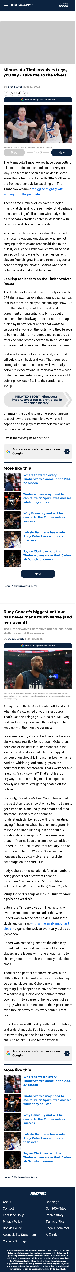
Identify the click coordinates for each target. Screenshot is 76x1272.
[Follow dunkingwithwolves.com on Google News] (67, 451)
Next (62, 152)
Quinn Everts (16, 639)
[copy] (25, 93)
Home (7, 585)
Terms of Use (55, 1221)
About (7, 1202)
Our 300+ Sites (56, 1208)
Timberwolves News (25, 585)
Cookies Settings (15, 1241)
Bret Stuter (15, 86)
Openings (52, 1202)
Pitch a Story (54, 1215)
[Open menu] (6, 5)
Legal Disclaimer (57, 1228)
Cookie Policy (12, 1228)
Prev (14, 152)
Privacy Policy (12, 1221)
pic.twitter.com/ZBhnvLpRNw (41, 881)
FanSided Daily (13, 1215)
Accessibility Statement (19, 1234)
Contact (8, 1208)
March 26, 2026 (59, 886)
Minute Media (20, 1250)
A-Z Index (52, 1234)
